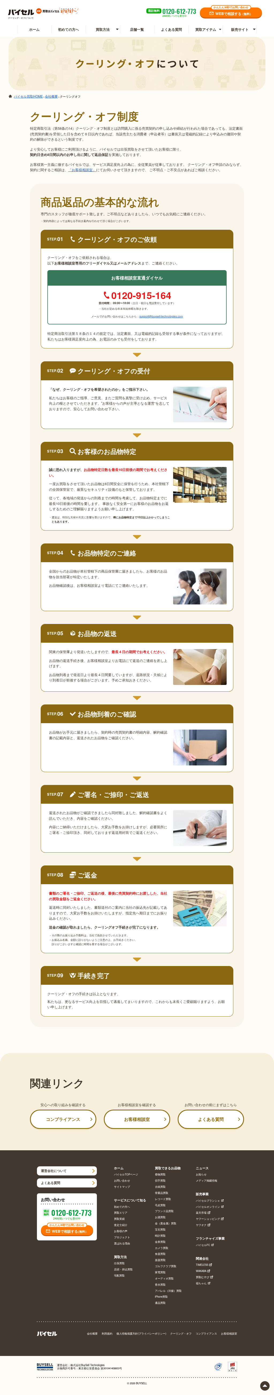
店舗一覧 (137, 29)
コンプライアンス (63, 1119)
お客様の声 (120, 1231)
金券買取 (160, 1242)
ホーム (34, 29)
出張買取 (119, 1263)
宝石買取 (160, 1229)
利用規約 (107, 1333)
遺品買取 (160, 1303)
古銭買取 (160, 1187)
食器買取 (160, 1254)
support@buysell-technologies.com (161, 316)
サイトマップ (122, 1187)
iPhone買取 (161, 1296)
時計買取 (160, 1235)
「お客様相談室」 (82, 169)
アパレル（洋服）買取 (168, 1291)
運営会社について (54, 1170)
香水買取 (160, 1284)
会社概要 (92, 1333)
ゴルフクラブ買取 (165, 1266)
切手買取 (160, 1180)
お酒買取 (160, 1217)
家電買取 (160, 1272)
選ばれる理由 (122, 1243)
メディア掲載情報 (206, 1180)
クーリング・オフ (181, 1333)
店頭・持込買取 (123, 1269)
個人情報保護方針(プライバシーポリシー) (141, 1333)
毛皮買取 (160, 1205)
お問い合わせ (122, 1180)
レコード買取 (163, 1199)
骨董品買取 (161, 1193)
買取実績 (119, 1219)
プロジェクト (122, 1237)
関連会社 (202, 1258)
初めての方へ (68, 29)
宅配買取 (119, 1275)
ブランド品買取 (164, 1211)
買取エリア (120, 1212)
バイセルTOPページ (126, 1174)
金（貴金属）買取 (165, 1223)
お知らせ (201, 1174)
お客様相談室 (137, 1119)
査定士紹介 (120, 1225)
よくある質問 (171, 29)
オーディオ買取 (164, 1278)
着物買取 (160, 1174)
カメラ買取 (161, 1248)
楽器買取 (160, 1260)
